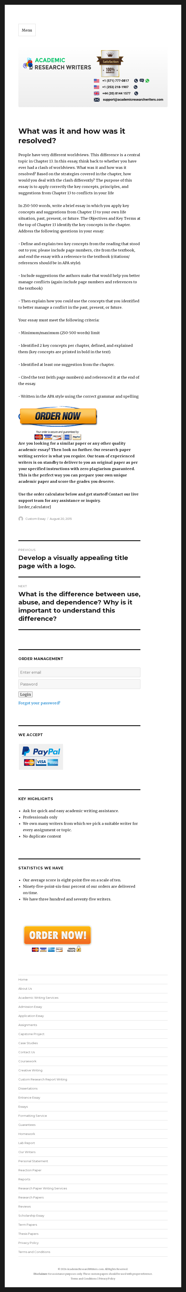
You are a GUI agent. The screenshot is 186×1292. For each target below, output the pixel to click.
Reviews (24, 1206)
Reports (24, 1179)
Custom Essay (35, 518)
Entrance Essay (29, 1097)
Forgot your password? (39, 703)
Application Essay (31, 1016)
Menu (27, 30)
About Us (25, 988)
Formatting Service (32, 1115)
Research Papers (31, 1197)
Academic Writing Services (38, 997)
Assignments (27, 1025)
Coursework (27, 1061)
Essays (23, 1106)
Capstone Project (31, 1034)
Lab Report (26, 1143)
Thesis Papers (28, 1233)
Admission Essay (30, 1006)
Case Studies (28, 1043)
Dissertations (27, 1088)
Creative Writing (30, 1070)
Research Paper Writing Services (42, 1188)
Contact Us (26, 1052)
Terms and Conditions (34, 1252)
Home (23, 979)
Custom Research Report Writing (42, 1079)
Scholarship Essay (32, 1215)
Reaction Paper (30, 1170)
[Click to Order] (79, 423)
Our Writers (26, 1152)
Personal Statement (33, 1161)
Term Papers (27, 1224)
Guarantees (26, 1125)
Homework (26, 1134)
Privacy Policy (28, 1243)
